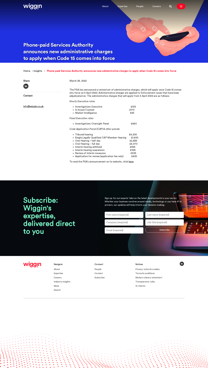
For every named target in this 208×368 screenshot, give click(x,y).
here (131, 161)
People (139, 6)
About (105, 6)
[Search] (170, 6)
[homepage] (32, 264)
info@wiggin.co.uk (33, 106)
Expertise (122, 6)
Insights (37, 71)
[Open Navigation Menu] (181, 6)
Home (26, 71)
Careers (156, 6)
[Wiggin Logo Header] (32, 6)
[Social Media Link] (182, 264)
